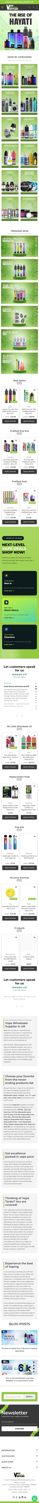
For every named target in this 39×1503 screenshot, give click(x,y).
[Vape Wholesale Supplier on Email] (13, 1497)
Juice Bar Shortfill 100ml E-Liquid (29, 958)
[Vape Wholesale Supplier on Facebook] (16, 1497)
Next (20, 383)
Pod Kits (19, 827)
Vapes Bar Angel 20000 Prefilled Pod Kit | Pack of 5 (29, 462)
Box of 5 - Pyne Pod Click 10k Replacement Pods (29, 512)
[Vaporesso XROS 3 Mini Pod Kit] (10, 842)
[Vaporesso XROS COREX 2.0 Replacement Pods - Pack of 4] (10, 792)
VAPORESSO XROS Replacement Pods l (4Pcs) (29, 807)
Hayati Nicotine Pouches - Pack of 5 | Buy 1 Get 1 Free (11, 908)
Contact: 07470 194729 (19, 1492)
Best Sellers (19, 380)
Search (29, 1397)
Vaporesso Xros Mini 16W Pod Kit (29, 857)
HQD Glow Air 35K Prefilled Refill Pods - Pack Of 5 (10, 411)
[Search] (29, 7)
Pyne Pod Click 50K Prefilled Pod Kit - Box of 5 (29, 411)
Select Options (10, 421)
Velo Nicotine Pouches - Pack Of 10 (29, 908)
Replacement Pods (19, 777)
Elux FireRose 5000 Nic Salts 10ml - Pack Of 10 (10, 757)
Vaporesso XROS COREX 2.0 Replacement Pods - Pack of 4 (10, 808)
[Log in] (33, 7)
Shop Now (8, 591)
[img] (17, 674)
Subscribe (19, 1429)
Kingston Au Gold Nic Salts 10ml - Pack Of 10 (29, 757)
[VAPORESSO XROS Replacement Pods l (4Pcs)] (29, 792)
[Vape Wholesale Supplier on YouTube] (19, 1497)
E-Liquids (19, 928)
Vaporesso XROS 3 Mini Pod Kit (10, 857)
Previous (18, 383)
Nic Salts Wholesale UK (19, 726)
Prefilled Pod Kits (19, 431)
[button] (2, 30)
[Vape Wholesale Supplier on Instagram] (22, 1497)
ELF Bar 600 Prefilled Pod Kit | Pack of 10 (10, 462)
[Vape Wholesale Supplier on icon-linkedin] (25, 1497)
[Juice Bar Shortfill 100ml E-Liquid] (29, 943)
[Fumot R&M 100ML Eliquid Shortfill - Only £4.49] (11, 943)
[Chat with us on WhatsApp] (35, 1498)
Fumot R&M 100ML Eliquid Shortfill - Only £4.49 (10, 959)
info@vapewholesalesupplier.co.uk (22, 1480)
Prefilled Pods (19, 481)
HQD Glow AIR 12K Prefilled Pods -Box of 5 (10, 512)
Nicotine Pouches (19, 877)
